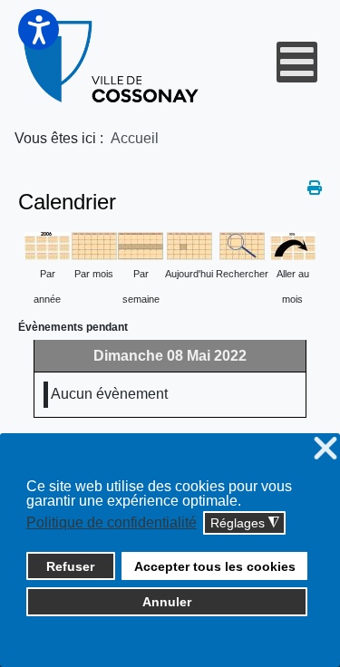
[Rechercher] (242, 245)
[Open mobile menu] (297, 62)
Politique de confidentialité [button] (111, 522)
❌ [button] (325, 449)
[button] (38, 29)
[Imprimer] (314, 188)
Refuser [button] (70, 566)
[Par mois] (94, 245)
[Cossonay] (112, 62)
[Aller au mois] (293, 245)
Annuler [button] (166, 601)
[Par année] (47, 245)
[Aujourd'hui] (189, 245)
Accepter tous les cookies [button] (215, 566)
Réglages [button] (244, 523)
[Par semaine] (140, 245)
